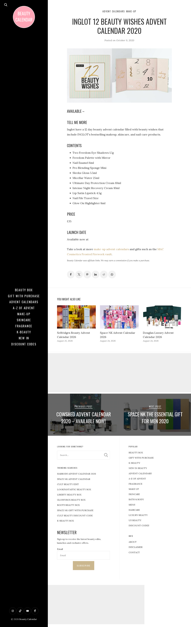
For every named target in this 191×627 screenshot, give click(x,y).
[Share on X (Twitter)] (79, 274)
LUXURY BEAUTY (138, 515)
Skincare (24, 320)
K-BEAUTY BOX (65, 520)
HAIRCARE (134, 509)
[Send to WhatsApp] (112, 274)
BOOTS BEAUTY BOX (68, 505)
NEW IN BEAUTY (138, 468)
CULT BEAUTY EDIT (68, 484)
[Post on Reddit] (104, 274)
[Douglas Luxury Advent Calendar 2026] (162, 317)
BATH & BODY (136, 499)
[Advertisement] (95, 604)
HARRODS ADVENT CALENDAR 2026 (76, 473)
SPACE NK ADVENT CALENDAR (73, 479)
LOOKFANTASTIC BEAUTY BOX (74, 489)
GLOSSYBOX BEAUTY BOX (71, 499)
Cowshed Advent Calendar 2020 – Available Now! (83, 417)
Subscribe (83, 565)
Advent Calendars (23, 302)
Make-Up (23, 314)
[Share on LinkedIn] (95, 274)
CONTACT (134, 552)
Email (60, 549)
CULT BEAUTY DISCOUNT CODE (75, 515)
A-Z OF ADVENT (24, 308)
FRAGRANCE (135, 483)
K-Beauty (24, 332)
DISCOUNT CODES (139, 525)
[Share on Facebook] (71, 274)
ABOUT (133, 541)
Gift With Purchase (24, 296)
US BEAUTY (135, 520)
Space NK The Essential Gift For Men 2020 (155, 417)
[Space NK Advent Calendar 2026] (119, 317)
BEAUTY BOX (136, 452)
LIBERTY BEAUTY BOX (69, 494)
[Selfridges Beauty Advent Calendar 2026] (76, 317)
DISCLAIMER (135, 547)
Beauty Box (24, 290)
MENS (132, 504)
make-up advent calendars (111, 249)
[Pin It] (87, 274)
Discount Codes (23, 344)
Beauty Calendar (28, 619)
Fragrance (23, 326)
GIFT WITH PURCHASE (141, 457)
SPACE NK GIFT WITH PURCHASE (75, 510)
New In (24, 338)
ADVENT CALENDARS (140, 473)
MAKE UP (134, 489)
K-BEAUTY (134, 463)
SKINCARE (134, 494)
